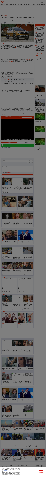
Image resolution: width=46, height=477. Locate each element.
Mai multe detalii (5, 470)
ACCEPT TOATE (41, 470)
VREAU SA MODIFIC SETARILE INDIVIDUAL (41, 472)
